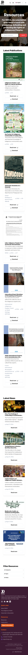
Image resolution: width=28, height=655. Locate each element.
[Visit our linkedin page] (10, 601)
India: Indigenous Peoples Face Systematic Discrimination (14, 244)
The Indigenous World (6, 610)
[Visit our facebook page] (4, 601)
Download (15, 99)
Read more (13, 96)
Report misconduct (7, 625)
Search (23, 35)
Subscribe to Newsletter (7, 613)
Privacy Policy (19, 648)
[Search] (10, 2)
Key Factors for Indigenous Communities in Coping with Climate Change (13, 135)
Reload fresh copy (18, 651)
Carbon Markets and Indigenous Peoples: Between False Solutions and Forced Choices (13, 479)
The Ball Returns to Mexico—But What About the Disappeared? (13, 447)
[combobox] (18, 2)
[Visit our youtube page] (7, 601)
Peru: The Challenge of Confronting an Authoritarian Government (13, 414)
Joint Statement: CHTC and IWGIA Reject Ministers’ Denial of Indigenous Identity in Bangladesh (10, 544)
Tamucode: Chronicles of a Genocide (12, 186)
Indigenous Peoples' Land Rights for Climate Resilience (13, 83)
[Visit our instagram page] (2, 601)
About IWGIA (4, 608)
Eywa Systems (19, 649)
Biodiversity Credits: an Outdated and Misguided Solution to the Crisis (12, 512)
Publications (4, 622)
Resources (4, 620)
